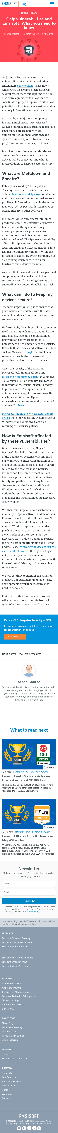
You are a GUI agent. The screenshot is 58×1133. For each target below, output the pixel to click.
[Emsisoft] (29, 1116)
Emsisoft (9, 3)
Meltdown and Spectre (26, 194)
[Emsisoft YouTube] (19, 1128)
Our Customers (10, 1077)
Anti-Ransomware (11, 987)
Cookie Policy (24, 1123)
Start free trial (15, 636)
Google (29, 352)
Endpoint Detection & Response (19, 996)
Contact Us (8, 1054)
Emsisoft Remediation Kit (15, 946)
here (21, 405)
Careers (6, 1089)
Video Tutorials (10, 1039)
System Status (36, 1123)
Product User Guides (13, 1035)
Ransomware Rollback (14, 1004)
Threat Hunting (10, 1000)
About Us (7, 1073)
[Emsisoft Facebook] (29, 1128)
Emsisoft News (29, 12)
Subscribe (29, 901)
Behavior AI (8, 1008)
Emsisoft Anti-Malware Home (17, 957)
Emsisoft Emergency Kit (14, 961)
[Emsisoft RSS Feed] (39, 1128)
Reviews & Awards (39, 772)
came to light (25, 85)
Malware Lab (9, 1031)
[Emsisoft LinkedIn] (24, 1128)
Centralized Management (16, 991)
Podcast (6, 1098)
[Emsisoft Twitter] (34, 1128)
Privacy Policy (33, 911)
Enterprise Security (12, 1027)
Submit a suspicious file (14, 1058)
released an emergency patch (20, 377)
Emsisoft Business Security (16, 938)
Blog (15, 921)
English (46, 1123)
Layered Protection (12, 983)
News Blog (7, 1023)
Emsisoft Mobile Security (15, 966)
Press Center (9, 1085)
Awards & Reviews (11, 1081)
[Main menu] (52, 3)
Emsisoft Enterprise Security (17, 942)
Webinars (7, 1093)
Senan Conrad (12, 34)
